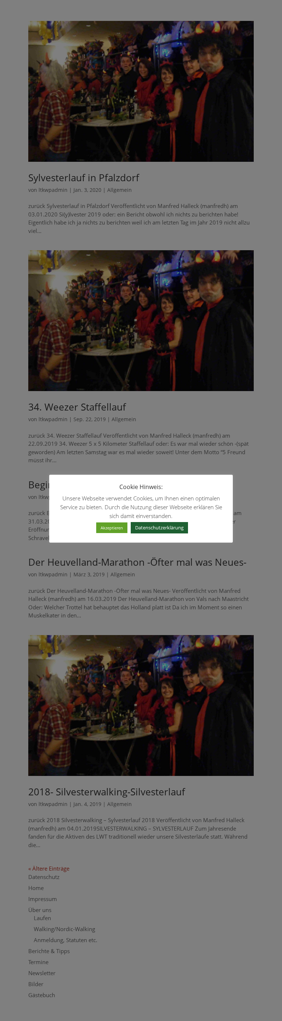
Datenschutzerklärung (159, 527)
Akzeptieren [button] (112, 527)
